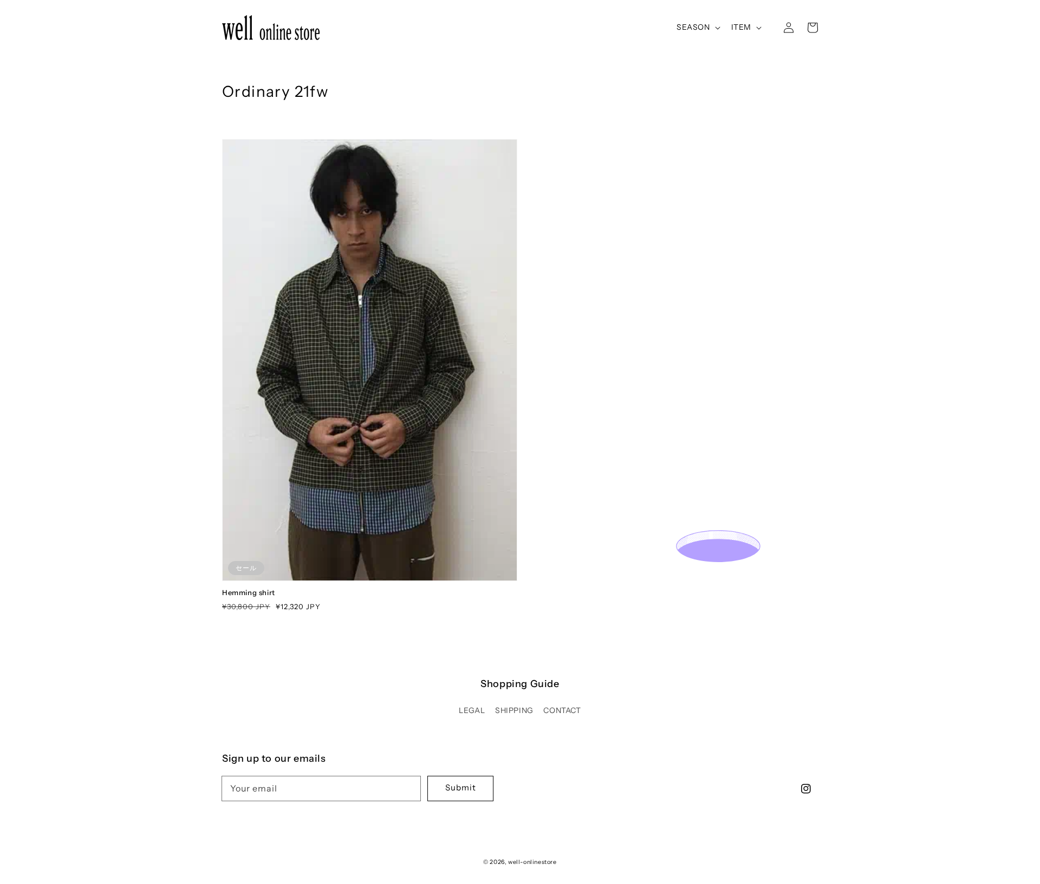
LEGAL (472, 710)
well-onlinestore (532, 862)
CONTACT (562, 710)
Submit (460, 787)
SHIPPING (514, 710)
